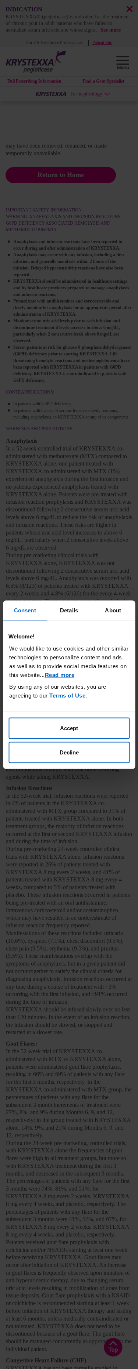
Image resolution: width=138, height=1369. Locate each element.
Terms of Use (67, 695)
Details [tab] (69, 610)
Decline (69, 752)
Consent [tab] (25, 610)
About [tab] (113, 610)
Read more (60, 675)
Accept (69, 728)
